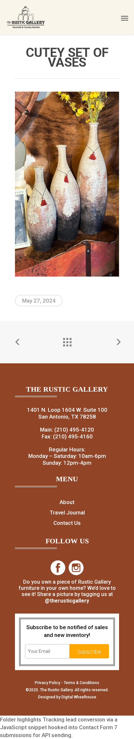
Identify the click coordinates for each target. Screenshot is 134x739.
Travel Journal (67, 512)
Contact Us (67, 523)
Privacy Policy (47, 683)
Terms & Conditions (81, 683)
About (67, 502)
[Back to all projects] (67, 340)
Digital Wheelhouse (78, 697)
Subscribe (89, 651)
